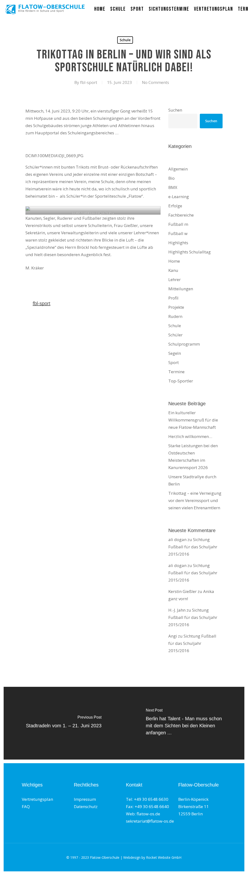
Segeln (174, 353)
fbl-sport (88, 82)
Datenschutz (86, 806)
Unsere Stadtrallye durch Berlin (192, 480)
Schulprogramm (184, 344)
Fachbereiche (181, 215)
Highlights (178, 242)
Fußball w (177, 233)
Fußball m (178, 224)
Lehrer (174, 279)
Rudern (175, 316)
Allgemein (178, 169)
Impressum (85, 799)
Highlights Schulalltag (189, 252)
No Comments (155, 82)
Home (174, 261)
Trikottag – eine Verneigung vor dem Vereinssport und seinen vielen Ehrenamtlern (194, 500)
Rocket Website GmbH (163, 857)
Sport (173, 362)
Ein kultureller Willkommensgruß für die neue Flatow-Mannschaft (193, 420)
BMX (172, 187)
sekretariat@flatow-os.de (150, 821)
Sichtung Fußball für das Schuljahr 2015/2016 (192, 547)
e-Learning (178, 196)
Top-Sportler (180, 381)
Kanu (173, 270)
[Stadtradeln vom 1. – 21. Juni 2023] (63, 723)
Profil (173, 298)
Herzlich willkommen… (190, 436)
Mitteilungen (180, 289)
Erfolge (175, 206)
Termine (176, 371)
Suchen (175, 110)
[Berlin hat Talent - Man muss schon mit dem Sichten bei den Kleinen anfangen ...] (184, 723)
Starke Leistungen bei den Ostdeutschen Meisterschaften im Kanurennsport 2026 (193, 456)
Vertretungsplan (37, 799)
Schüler (175, 335)
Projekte (176, 307)
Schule (125, 40)
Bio (171, 178)
